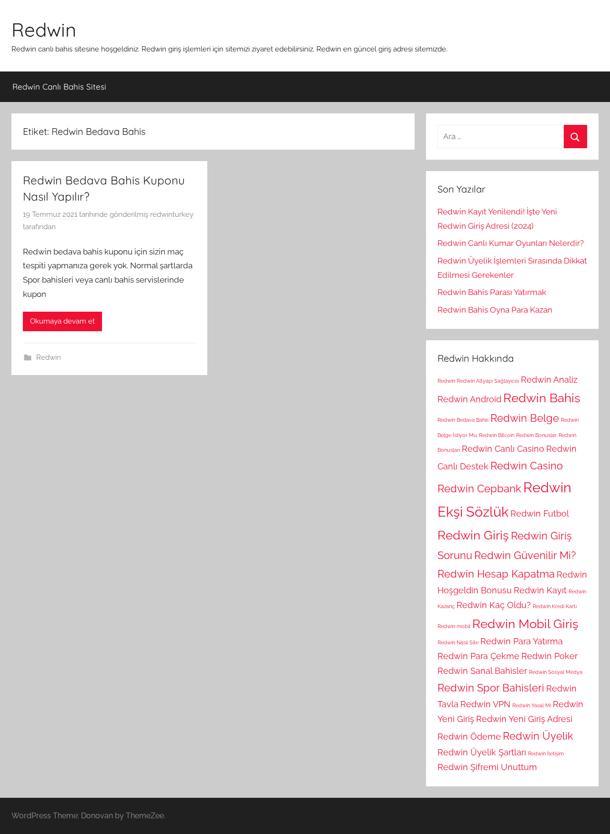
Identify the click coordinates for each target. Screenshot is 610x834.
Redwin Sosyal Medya (555, 672)
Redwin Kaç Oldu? (494, 605)
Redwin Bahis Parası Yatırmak (491, 292)
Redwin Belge (524, 418)
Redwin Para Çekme (478, 656)
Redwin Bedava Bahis (462, 420)
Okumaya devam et (62, 321)
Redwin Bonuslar (536, 435)
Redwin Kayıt (540, 590)
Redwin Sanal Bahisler (482, 671)
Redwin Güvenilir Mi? (525, 555)
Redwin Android (469, 399)
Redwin (43, 29)
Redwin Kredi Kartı (555, 606)
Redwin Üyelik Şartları (481, 752)
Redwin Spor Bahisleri (490, 687)
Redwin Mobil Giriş (525, 623)
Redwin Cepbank (479, 488)
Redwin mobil (453, 626)
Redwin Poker (549, 656)
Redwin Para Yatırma (521, 641)
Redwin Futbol (539, 514)
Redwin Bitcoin (496, 435)
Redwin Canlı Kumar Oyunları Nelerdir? (510, 243)
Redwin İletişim (546, 753)
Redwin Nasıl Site (457, 642)
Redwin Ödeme (469, 737)
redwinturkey (171, 214)
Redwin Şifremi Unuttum (487, 767)
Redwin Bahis (541, 397)
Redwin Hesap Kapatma (496, 574)
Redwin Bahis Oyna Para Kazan (494, 310)
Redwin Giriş (473, 535)
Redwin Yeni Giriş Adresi (524, 719)
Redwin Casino (526, 465)
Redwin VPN (485, 704)
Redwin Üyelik (538, 736)
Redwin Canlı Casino (503, 449)
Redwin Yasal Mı (531, 705)
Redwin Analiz (549, 380)
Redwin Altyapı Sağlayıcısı (488, 381)
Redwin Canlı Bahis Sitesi (59, 86)
